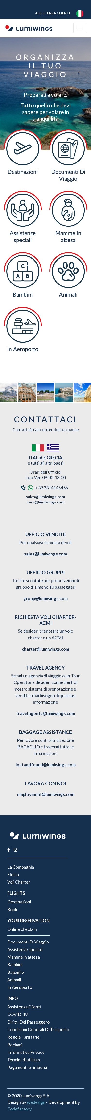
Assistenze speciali (25, 949)
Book (12, 909)
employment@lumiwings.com (45, 794)
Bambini (23, 295)
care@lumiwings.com (46, 502)
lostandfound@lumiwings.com (46, 764)
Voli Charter (18, 882)
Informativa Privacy (25, 1052)
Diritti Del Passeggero (28, 1022)
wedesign (36, 1102)
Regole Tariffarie (23, 1037)
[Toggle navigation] (80, 28)
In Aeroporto (22, 349)
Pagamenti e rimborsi (27, 1067)
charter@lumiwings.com (45, 649)
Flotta (13, 874)
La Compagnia (20, 866)
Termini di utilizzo (23, 1059)
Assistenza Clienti (52, 13)
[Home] (29, 28)
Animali (68, 295)
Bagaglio (15, 972)
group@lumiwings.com (45, 598)
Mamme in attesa (23, 957)
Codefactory (19, 1108)
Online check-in (22, 929)
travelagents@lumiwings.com (45, 713)
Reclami (14, 1044)
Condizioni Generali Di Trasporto (38, 1029)
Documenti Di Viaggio (28, 941)
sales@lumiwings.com (45, 496)
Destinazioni (23, 172)
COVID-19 (17, 1014)
